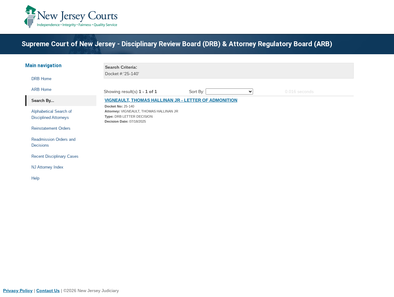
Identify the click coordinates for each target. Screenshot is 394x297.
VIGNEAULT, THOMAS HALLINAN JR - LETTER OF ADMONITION (171, 100)
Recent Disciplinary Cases (54, 156)
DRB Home (41, 78)
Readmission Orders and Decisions (53, 142)
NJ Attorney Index (47, 167)
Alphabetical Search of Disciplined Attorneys (51, 114)
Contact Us (48, 290)
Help (35, 178)
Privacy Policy (18, 290)
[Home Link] (72, 17)
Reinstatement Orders (50, 128)
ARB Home (41, 89)
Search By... (42, 100)
